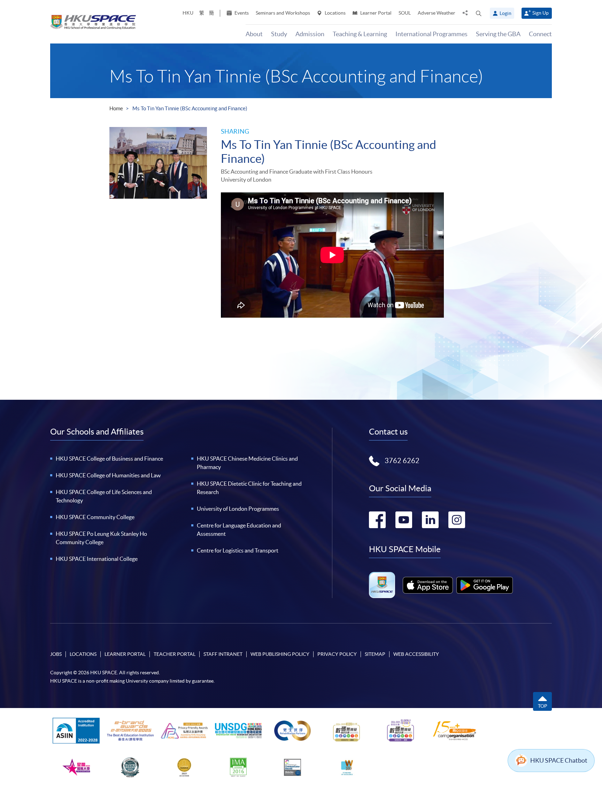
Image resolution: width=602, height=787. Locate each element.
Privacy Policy (337, 654)
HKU (188, 13)
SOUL (405, 13)
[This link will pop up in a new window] (428, 585)
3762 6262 (402, 460)
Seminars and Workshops (283, 13)
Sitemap (375, 654)
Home (116, 108)
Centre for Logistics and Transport (237, 550)
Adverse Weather (436, 13)
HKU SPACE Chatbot (558, 760)
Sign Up (540, 13)
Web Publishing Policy (279, 654)
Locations (335, 13)
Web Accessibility (416, 654)
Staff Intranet (222, 654)
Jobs (56, 654)
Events (241, 13)
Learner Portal (375, 13)
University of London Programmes (238, 509)
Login (505, 13)
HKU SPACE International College (97, 559)
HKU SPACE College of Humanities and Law (108, 475)
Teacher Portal (174, 654)
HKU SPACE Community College (95, 517)
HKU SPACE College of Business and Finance (109, 458)
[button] (478, 13)
